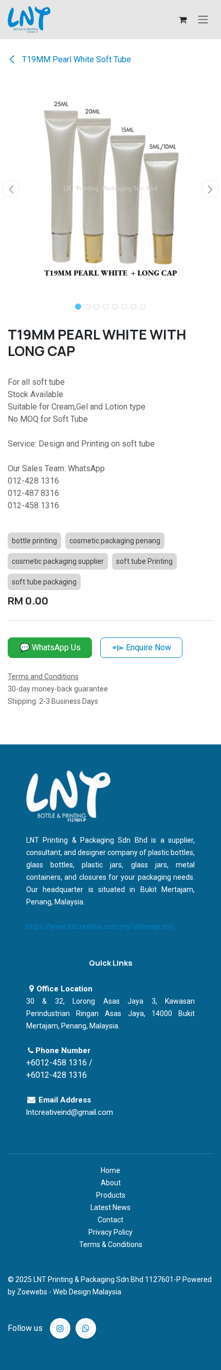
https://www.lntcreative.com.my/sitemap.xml (99, 926)
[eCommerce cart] (182, 19)
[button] (11, 189)
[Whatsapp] (86, 1328)
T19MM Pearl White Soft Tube (75, 59)
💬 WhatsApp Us (50, 647)
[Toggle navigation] (203, 19)
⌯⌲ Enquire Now (141, 647)
